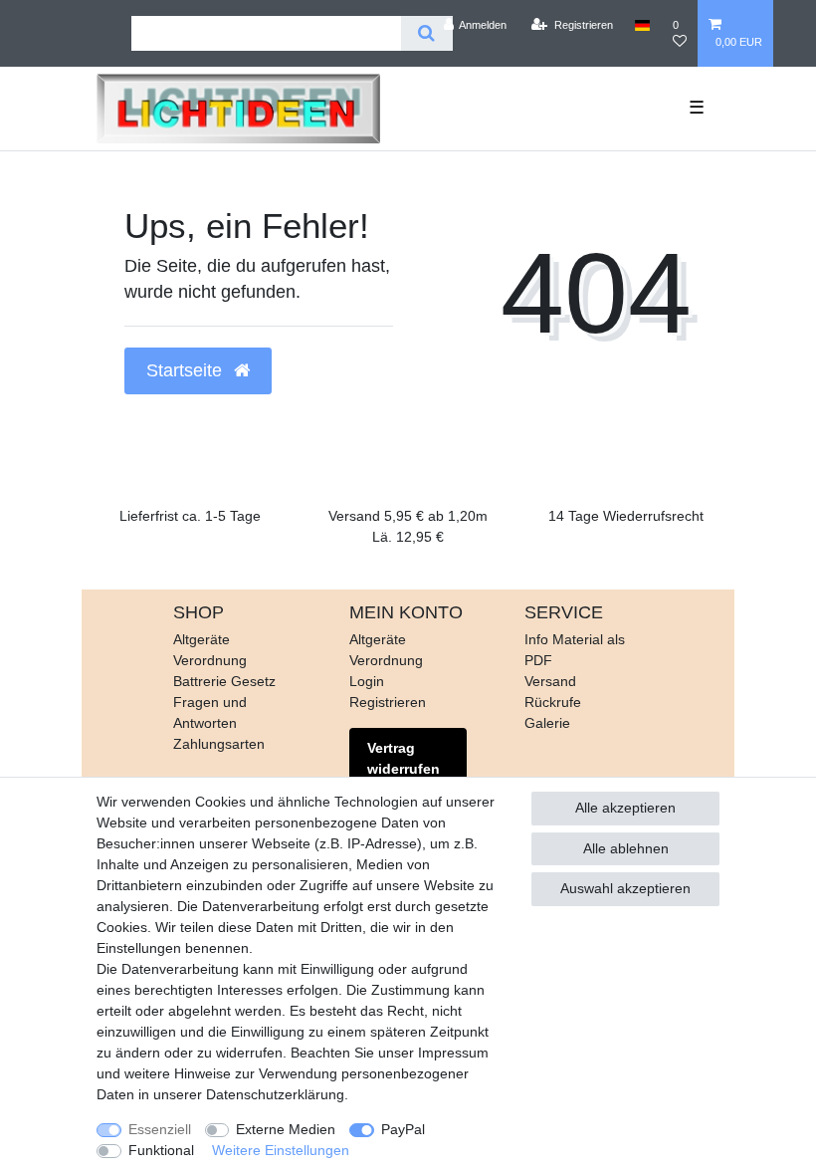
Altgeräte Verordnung (210, 649)
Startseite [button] (186, 370)
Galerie (547, 723)
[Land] (642, 25)
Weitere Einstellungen (280, 1150)
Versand (550, 681)
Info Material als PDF (574, 649)
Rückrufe (552, 702)
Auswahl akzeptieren (625, 888)
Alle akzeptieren (625, 808)
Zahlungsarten (219, 744)
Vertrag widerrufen (403, 758)
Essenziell (159, 1129)
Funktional (161, 1150)
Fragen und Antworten (210, 712)
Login (366, 681)
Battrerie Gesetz (224, 681)
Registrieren (387, 702)
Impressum (453, 1052)
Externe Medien (285, 1129)
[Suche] (426, 33)
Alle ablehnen (626, 848)
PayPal (403, 1129)
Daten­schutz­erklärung (275, 1094)
